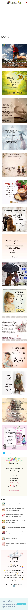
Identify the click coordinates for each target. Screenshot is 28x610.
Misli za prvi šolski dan (11, 538)
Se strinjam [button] (21, 604)
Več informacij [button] (5, 608)
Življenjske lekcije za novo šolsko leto (15, 504)
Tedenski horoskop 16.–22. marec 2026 (16, 527)
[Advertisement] (14, 21)
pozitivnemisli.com (14, 490)
